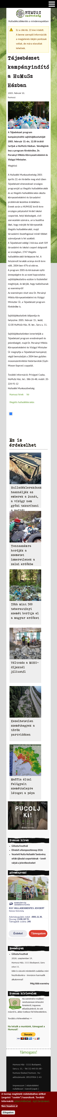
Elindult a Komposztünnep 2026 (27, 850)
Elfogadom (8, 1112)
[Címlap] (28, 17)
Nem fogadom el (9, 1106)
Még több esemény (39, 984)
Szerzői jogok (31, 1089)
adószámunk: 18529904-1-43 (27, 1077)
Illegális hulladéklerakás (22, 402)
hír (28, 394)
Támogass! (28, 1052)
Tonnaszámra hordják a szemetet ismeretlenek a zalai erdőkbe (23, 555)
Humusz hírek (16, 394)
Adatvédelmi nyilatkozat (32, 1101)
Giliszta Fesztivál (20, 846)
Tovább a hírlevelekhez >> (20, 1018)
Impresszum (18, 1086)
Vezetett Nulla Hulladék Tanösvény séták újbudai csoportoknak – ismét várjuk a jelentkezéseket (29, 858)
